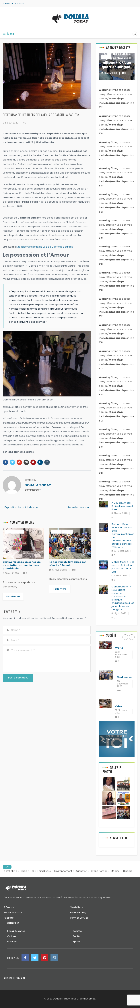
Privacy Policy (78, 912)
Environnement (63, 871)
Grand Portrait (99, 871)
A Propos (8, 3)
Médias (115, 871)
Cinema (128, 871)
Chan (24, 871)
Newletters (76, 907)
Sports (76, 941)
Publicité (9, 917)
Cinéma (56, 531)
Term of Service (79, 917)
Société (77, 931)
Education (122, 642)
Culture (10, 531)
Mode (20, 531)
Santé (76, 936)
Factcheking (10, 871)
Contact (20, 3)
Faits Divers (44, 871)
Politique (123, 671)
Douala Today (38, 485)
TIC (32, 871)
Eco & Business (16, 931)
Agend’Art (81, 871)
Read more (13, 596)
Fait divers (122, 701)
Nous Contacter (13, 912)
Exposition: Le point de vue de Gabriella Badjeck (44, 246)
